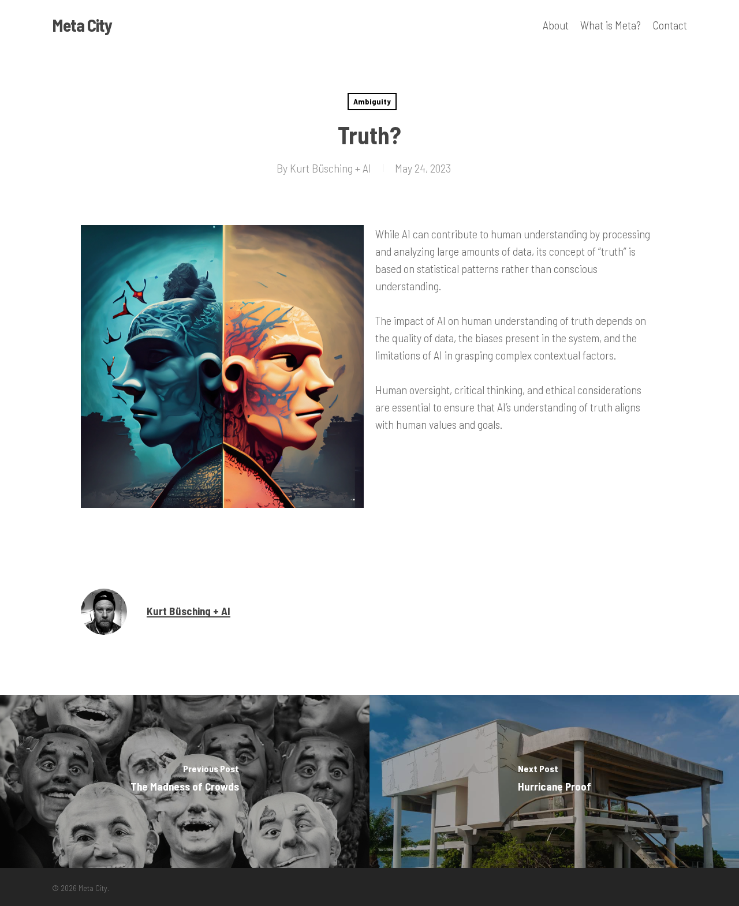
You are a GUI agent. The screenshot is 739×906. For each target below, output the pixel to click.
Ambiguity (372, 101)
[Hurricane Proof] (554, 781)
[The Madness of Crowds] (185, 781)
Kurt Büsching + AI (330, 168)
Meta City (82, 24)
